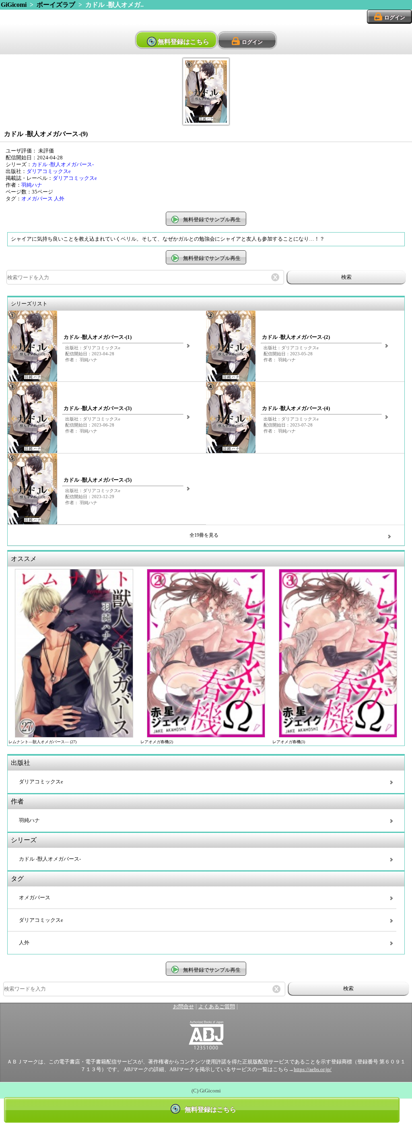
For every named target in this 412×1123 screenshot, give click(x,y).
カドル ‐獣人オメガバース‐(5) (98, 480)
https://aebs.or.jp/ (313, 1069)
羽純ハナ (31, 185)
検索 (346, 277)
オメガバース (37, 199)
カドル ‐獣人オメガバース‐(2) (296, 337)
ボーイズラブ (56, 4)
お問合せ (183, 1007)
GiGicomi (14, 4)
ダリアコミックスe (49, 171)
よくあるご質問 (216, 1007)
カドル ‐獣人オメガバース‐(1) (98, 337)
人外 (59, 199)
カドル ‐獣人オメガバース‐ (63, 164)
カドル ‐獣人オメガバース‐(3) (98, 408)
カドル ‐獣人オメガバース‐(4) (296, 408)
